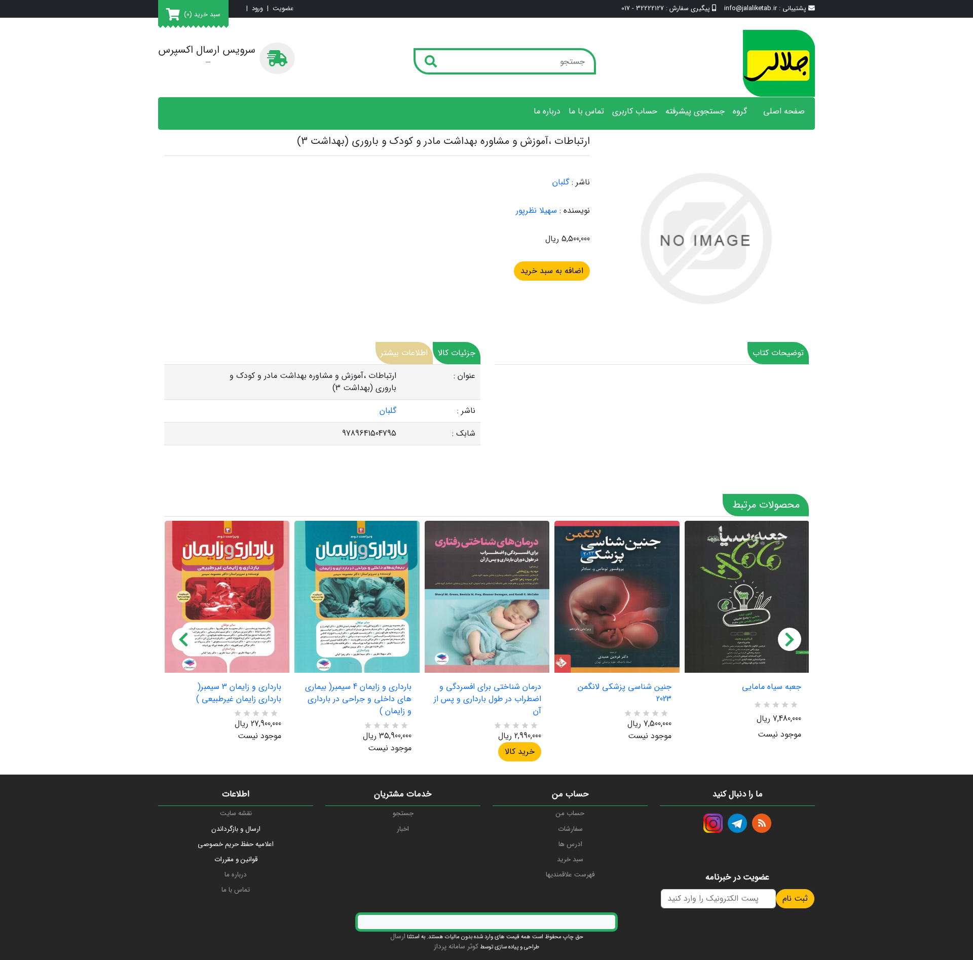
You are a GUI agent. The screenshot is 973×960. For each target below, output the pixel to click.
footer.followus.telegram (737, 823)
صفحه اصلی (784, 111)
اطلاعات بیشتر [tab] (404, 353)
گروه (740, 111)
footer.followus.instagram (713, 823)
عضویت (283, 9)
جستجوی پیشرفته (695, 111)
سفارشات (570, 829)
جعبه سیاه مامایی (771, 687)
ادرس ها (570, 844)
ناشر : (581, 182)
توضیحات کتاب (778, 353)
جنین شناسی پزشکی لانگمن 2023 (624, 693)
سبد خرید (570, 859)
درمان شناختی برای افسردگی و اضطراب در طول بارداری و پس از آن (487, 699)
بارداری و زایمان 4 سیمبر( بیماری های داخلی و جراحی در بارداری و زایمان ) (358, 699)
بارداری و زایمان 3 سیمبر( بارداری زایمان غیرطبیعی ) (238, 693)
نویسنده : (574, 211)
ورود (257, 9)
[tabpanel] (322, 405)
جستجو (403, 813)
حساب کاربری (634, 111)
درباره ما (547, 111)
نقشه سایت (236, 813)
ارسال (397, 936)
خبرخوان (761, 823)
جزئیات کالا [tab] (456, 353)
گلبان (560, 182)
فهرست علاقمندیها (570, 874)
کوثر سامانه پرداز (456, 946)
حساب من (570, 813)
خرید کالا (520, 751)
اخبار (403, 829)
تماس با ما (586, 111)
